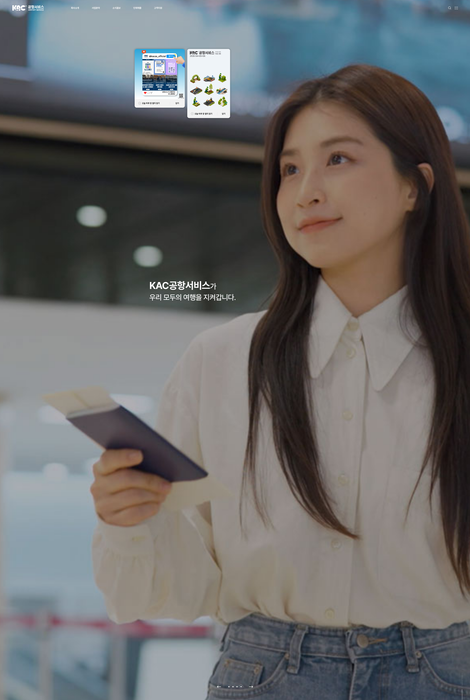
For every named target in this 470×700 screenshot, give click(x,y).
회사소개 (75, 7)
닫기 (223, 114)
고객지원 (158, 7)
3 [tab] (237, 686)
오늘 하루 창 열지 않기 (203, 114)
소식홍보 (116, 7)
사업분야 (96, 7)
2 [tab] (233, 686)
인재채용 (137, 7)
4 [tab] (241, 686)
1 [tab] (228, 686)
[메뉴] (456, 7)
